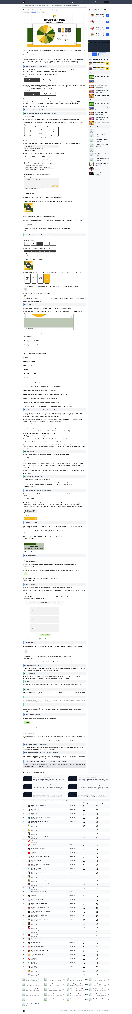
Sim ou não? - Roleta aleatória (38, 954)
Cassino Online (104, 170)
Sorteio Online (106, 87)
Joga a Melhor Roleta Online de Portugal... (41, 872)
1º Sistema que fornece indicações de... (40, 880)
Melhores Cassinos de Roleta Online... (40, 891)
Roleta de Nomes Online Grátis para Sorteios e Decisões (38, 5)
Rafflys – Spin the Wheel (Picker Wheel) (40, 856)
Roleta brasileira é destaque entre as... (40, 825)
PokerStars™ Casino (35, 809)
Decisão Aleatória (106, 92)
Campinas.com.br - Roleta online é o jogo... (41, 907)
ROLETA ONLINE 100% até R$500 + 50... (40, 821)
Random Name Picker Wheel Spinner (34, 772)
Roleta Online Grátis (99, 97)
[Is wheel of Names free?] (91, 159)
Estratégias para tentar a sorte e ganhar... (41, 884)
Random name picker (36, 974)
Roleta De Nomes (98, 78)
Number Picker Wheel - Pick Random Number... (42, 970)
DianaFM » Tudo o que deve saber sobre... (41, 923)
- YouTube (33, 840)
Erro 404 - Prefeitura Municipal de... (39, 919)
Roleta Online (98, 132)
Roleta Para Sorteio (99, 87)
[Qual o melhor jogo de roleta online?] (91, 140)
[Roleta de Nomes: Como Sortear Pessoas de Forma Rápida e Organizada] (91, 77)
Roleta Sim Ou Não (98, 92)
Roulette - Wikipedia (36, 868)
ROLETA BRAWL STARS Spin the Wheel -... (40, 864)
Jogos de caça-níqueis (76, 2)
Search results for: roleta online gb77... (40, 915)
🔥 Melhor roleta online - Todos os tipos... (40, 911)
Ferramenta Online (107, 97)
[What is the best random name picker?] (91, 154)
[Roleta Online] (91, 164)
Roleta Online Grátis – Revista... (38, 848)
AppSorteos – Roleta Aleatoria (38, 887)
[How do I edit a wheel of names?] (91, 131)
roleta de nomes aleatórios (37, 946)
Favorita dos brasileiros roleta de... (39, 805)
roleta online (34, 807)
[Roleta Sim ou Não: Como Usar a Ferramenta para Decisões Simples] (91, 91)
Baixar (106, 2)
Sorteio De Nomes (106, 78)
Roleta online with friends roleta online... (40, 927)
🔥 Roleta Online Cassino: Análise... (39, 934)
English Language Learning (37, 942)
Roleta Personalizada (99, 82)
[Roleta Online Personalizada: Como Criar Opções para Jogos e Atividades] (91, 81)
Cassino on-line (88, 2)
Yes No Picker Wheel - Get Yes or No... (40, 829)
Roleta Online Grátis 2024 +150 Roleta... (40, 876)
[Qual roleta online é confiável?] (91, 135)
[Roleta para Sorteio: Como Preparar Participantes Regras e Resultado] (91, 86)
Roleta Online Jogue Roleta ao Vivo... (39, 903)
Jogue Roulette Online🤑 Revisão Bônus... (40, 836)
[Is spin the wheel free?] (91, 145)
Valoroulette (34, 966)
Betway (33, 962)
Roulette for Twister (35, 931)
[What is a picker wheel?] (91, 150)
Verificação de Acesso (36, 860)
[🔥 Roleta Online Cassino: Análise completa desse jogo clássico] (91, 173)
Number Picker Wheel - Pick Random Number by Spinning (65, 5)
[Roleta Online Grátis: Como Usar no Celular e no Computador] (91, 96)
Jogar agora (107, 63)
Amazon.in (33, 895)
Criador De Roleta (107, 82)
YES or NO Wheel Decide (37, 899)
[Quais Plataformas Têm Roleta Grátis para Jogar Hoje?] (91, 169)
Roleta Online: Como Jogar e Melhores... (40, 817)
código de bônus (99, 2)
